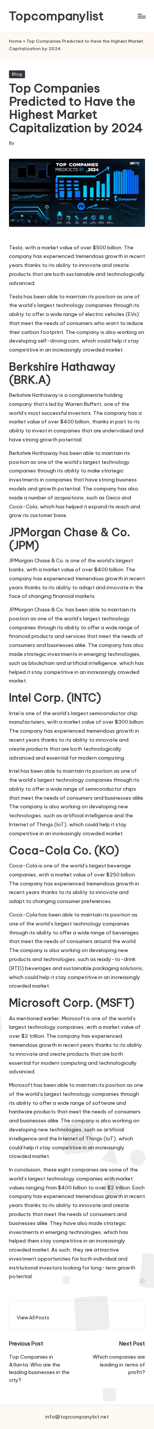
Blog (17, 74)
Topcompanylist (56, 15)
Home (15, 41)
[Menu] (141, 16)
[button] (33, 1317)
